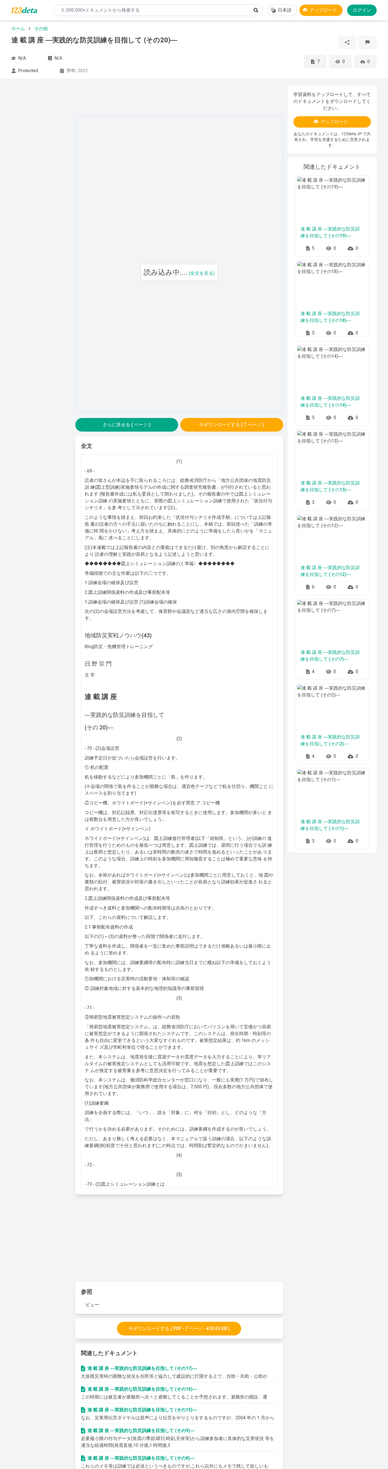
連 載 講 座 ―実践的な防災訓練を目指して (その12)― (330, 571)
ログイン (362, 10)
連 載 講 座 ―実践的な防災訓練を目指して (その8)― (141, 1458)
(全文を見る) (202, 273)
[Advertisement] (41, 171)
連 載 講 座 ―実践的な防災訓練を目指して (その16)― (142, 1389)
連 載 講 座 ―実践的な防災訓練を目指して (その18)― (330, 317)
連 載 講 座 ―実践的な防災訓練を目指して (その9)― (141, 1430)
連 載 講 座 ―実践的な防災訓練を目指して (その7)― (330, 656)
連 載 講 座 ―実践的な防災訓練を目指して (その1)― (330, 825)
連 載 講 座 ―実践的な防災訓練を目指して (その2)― (330, 740)
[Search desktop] (256, 10)
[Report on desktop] (367, 42)
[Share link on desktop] (347, 42)
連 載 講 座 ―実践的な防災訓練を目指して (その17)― (142, 1368)
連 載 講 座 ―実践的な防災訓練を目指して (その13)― (330, 486)
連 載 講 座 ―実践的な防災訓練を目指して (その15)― (142, 1409)
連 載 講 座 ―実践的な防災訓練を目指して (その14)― (330, 402)
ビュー (92, 1304)
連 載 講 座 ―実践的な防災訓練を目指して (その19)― (330, 232)
